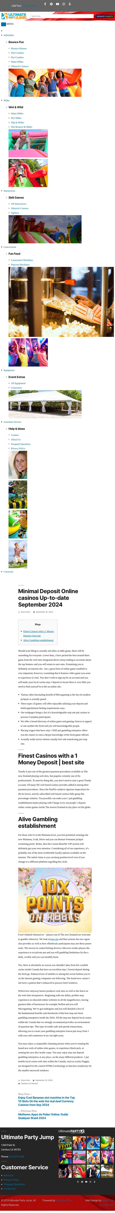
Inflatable (64, 1200)
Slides (7, 100)
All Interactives (18, 203)
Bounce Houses (19, 48)
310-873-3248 (29, 5)
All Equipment (18, 383)
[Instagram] (63, 4)
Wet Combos (17, 52)
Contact (15, 435)
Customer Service (12, 422)
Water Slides (17, 61)
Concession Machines (22, 260)
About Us (16, 439)
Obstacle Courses (19, 66)
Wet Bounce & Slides (21, 126)
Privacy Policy (18, 448)
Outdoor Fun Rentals (29, 1083)
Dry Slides (16, 118)
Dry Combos (17, 57)
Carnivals (8, 571)
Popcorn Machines (20, 264)
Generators (16, 387)
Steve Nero (25, 612)
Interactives (9, 190)
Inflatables (9, 35)
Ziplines (15, 212)
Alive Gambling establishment (38, 640)
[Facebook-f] (45, 4)
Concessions (10, 247)
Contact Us (10, 1188)
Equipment (9, 370)
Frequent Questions (20, 444)
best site (54, 939)
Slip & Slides (17, 122)
